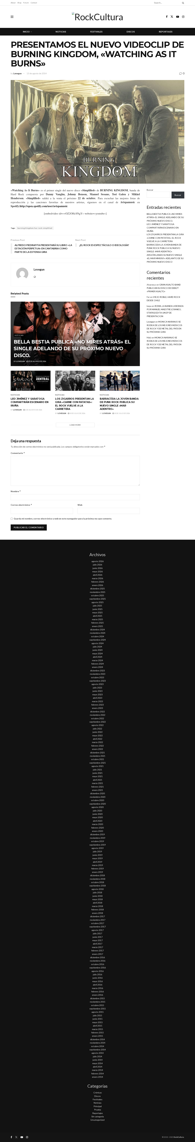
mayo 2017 (97, 940)
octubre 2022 (97, 718)
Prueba (97, 1109)
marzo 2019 (97, 865)
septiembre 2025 (97, 598)
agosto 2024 (98, 643)
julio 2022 (97, 728)
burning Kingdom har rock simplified (35, 228)
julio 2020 (97, 810)
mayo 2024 (97, 653)
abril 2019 (97, 862)
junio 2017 (98, 937)
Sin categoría (97, 1116)
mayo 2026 (97, 571)
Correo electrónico (21, 504)
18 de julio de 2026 (77, 413)
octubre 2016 (97, 964)
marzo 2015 (97, 1029)
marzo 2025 (97, 619)
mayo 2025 (97, 612)
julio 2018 (97, 892)
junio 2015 (98, 1018)
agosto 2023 (98, 684)
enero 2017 (97, 954)
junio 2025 (98, 609)
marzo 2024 (97, 660)
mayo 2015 (97, 1022)
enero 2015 (97, 1036)
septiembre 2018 (97, 885)
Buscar (150, 190)
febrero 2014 (97, 1073)
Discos (131, 31)
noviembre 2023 (97, 674)
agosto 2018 (98, 889)
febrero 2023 (97, 704)
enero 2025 (97, 626)
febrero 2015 (97, 1032)
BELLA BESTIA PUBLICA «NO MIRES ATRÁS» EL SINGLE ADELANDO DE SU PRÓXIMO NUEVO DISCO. (72, 348)
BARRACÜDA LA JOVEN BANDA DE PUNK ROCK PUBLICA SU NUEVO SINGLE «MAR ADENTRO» (164, 248)
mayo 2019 (97, 858)
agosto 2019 (98, 848)
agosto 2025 (98, 602)
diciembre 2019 (97, 834)
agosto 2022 (98, 725)
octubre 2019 (97, 841)
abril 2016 (97, 984)
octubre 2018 (97, 882)
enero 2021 (97, 790)
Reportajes (165, 31)
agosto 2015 (98, 1012)
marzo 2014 (97, 1070)
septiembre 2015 (97, 1008)
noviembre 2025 (97, 592)
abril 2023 (97, 698)
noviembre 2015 (97, 1001)
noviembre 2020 (97, 797)
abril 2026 (97, 575)
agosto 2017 (98, 930)
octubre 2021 (97, 759)
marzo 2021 (97, 783)
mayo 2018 (97, 899)
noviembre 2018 (97, 879)
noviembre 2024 (97, 633)
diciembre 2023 (97, 670)
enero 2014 (97, 1077)
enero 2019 (97, 872)
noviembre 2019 (97, 838)
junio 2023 (98, 691)
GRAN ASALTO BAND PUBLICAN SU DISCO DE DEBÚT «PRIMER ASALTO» (164, 288)
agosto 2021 (98, 766)
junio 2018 (98, 896)
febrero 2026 (97, 581)
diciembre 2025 (97, 588)
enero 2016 (97, 995)
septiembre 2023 (97, 680)
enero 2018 (97, 913)
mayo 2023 (97, 694)
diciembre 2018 (97, 875)
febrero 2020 (97, 827)
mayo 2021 (97, 776)
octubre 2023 (97, 677)
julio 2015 (97, 1015)
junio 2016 (98, 977)
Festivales (96, 31)
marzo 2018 (97, 906)
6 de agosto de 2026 (33, 410)
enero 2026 (97, 585)
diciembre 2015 (97, 998)
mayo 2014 (97, 1063)
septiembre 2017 (97, 926)
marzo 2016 (97, 988)
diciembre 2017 (97, 916)
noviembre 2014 (97, 1042)
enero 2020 (97, 831)
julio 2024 (97, 646)
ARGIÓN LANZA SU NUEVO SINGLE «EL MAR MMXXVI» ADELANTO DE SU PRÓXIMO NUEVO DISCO (165, 258)
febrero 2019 (97, 868)
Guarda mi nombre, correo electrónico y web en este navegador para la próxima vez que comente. (63, 518)
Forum (26, 3)
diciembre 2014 (97, 1039)
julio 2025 (97, 605)
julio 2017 (97, 933)
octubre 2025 (97, 595)
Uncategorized (97, 1120)
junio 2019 (98, 855)
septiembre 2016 (97, 967)
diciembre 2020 (97, 793)
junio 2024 (98, 650)
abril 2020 (97, 821)
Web (80, 505)
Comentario (18, 453)
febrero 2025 (97, 622)
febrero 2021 (97, 786)
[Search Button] (182, 2)
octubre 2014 (97, 1046)
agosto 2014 (98, 1053)
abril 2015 (97, 1025)
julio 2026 (97, 564)
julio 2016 (97, 974)
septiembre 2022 (97, 721)
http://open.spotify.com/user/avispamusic (44, 206)
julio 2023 (97, 687)
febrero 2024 (97, 663)
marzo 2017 (97, 947)
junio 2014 (98, 1059)
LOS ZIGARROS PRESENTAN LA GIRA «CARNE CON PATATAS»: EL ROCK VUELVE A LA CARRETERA (165, 237)
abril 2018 (97, 902)
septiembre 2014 (97, 1049)
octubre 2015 (97, 1005)
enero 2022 (97, 749)
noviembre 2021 (97, 756)
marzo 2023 (97, 701)
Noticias (61, 31)
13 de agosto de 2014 (37, 73)
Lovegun (17, 73)
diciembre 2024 (97, 629)
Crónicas (97, 1092)
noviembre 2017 (97, 920)
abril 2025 (97, 616)
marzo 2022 (97, 742)
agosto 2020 (98, 807)
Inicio (26, 31)
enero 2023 (97, 708)
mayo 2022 (97, 735)
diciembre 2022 (97, 711)
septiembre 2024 (97, 639)
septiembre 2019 (97, 844)
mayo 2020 (97, 817)
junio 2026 (98, 568)
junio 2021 (98, 773)
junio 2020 (98, 814)
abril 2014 (97, 1066)
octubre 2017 (97, 923)
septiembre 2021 (97, 762)
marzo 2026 (97, 578)
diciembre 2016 (97, 957)
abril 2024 (97, 657)
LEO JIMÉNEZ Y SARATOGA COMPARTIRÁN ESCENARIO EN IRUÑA (29, 402)
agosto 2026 (98, 561)
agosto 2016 (98, 971)
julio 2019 (97, 851)
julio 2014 (97, 1056)
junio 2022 (98, 732)
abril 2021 (97, 780)
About (13, 3)
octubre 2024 (97, 636)
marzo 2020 (97, 824)
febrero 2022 (97, 745)
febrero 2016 (97, 991)
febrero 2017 (97, 950)
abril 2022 (97, 739)
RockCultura (179, 1137)
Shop (19, 3)
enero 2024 (97, 667)
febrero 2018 (97, 909)
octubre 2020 (97, 800)
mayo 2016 (97, 981)
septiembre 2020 (97, 803)
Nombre (16, 491)
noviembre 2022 (97, 715)
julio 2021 (97, 769)
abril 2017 (97, 943)
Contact (34, 3)
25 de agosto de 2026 (37, 361)
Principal (98, 1106)
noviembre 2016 (97, 960)
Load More (75, 425)
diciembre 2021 (97, 752)
